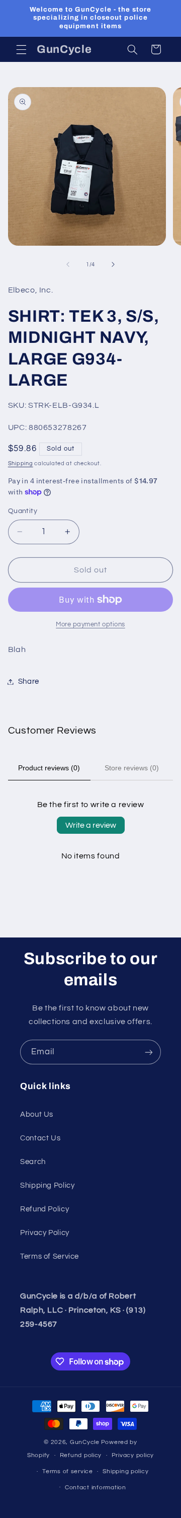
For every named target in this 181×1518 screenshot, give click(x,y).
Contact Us (40, 1138)
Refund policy (81, 1455)
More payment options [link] (90, 624)
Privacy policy (133, 1455)
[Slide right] (113, 265)
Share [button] (28, 681)
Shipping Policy (47, 1185)
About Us (36, 1114)
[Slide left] (68, 265)
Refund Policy (44, 1209)
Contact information (95, 1487)
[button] (21, 49)
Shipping (20, 463)
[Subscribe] (148, 1052)
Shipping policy (125, 1471)
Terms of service (67, 1471)
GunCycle (85, 1442)
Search (33, 1162)
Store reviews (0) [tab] (132, 768)
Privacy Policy (44, 1233)
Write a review (90, 825)
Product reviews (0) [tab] (49, 768)
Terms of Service (49, 1256)
